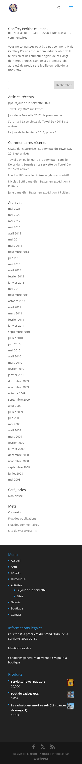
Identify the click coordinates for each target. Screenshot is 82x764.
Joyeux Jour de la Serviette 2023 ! (30, 103)
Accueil (15, 561)
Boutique (17, 608)
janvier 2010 (16, 375)
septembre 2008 (19, 467)
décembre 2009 (18, 381)
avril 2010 (14, 356)
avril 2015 (14, 233)
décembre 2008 (18, 455)
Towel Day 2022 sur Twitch (26, 109)
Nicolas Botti (22, 33)
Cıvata (12, 149)
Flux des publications (22, 518)
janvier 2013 (16, 282)
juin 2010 (14, 344)
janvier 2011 (16, 325)
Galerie (15, 602)
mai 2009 (14, 424)
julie (11, 192)
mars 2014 (15, 245)
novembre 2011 (18, 295)
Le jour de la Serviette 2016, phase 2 (32, 132)
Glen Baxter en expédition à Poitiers (46, 192)
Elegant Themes (38, 754)
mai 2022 (14, 215)
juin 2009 (14, 418)
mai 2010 (14, 350)
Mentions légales (19, 648)
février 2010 (16, 369)
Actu (14, 567)
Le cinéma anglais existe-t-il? (50, 175)
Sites (20, 596)
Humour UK (18, 579)
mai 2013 (14, 264)
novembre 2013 (18, 252)
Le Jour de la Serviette (31, 590)
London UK (15, 175)
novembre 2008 (18, 461)
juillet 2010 (15, 338)
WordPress (41, 758)
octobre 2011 (16, 301)
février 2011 (16, 319)
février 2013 (16, 276)
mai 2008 (14, 479)
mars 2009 (15, 436)
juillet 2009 (15, 412)
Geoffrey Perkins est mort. (28, 29)
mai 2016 (14, 227)
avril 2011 (14, 307)
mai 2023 (14, 208)
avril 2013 (14, 270)
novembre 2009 (18, 387)
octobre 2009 (16, 393)
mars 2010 (15, 362)
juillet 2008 (15, 473)
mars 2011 (15, 313)
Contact (16, 614)
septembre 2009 (19, 399)
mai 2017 (14, 221)
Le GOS (15, 573)
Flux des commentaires (23, 525)
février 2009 (16, 443)
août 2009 (14, 406)
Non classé (59, 33)
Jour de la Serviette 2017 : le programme (35, 115)
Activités (16, 585)
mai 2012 (14, 289)
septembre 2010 (19, 332)
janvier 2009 (16, 449)
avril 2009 (14, 430)
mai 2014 (14, 239)
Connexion (15, 512)
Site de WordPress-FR (22, 531)
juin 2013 (14, 258)
